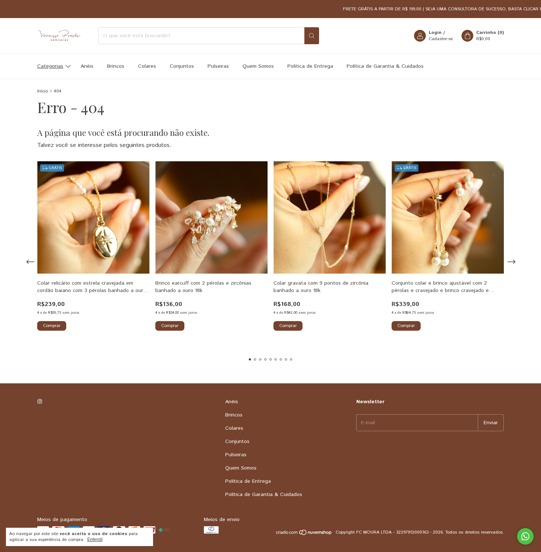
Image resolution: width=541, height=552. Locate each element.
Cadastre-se (441, 39)
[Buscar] (311, 35)
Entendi (95, 539)
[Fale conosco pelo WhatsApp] (525, 536)
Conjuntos (182, 66)
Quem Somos (258, 66)
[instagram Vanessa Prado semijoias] (39, 401)
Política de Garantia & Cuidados (385, 66)
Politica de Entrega (310, 66)
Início (42, 91)
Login (435, 32)
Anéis (87, 66)
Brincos (115, 66)
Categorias (50, 66)
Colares (147, 66)
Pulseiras (218, 66)
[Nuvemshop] (304, 534)
